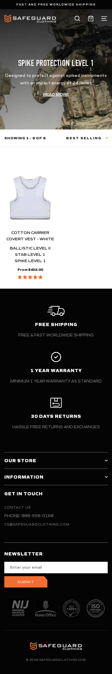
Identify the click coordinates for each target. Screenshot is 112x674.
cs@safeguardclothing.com (36, 524)
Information (24, 477)
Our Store (20, 460)
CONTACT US (17, 507)
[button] (30, 277)
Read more (56, 94)
